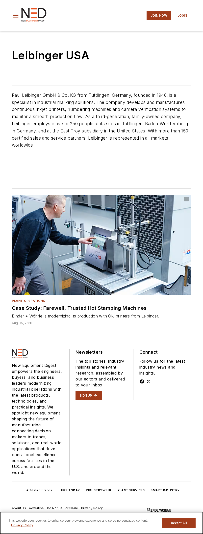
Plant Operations (28, 301)
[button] (15, 15)
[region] (101, 523)
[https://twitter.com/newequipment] (148, 381)
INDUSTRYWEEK (99, 490)
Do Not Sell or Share (62, 508)
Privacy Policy (92, 508)
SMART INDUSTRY (165, 490)
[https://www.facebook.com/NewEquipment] (141, 381)
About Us (19, 508)
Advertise (36, 508)
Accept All (179, 523)
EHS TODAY (70, 490)
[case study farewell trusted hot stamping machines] (101, 244)
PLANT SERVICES (131, 490)
